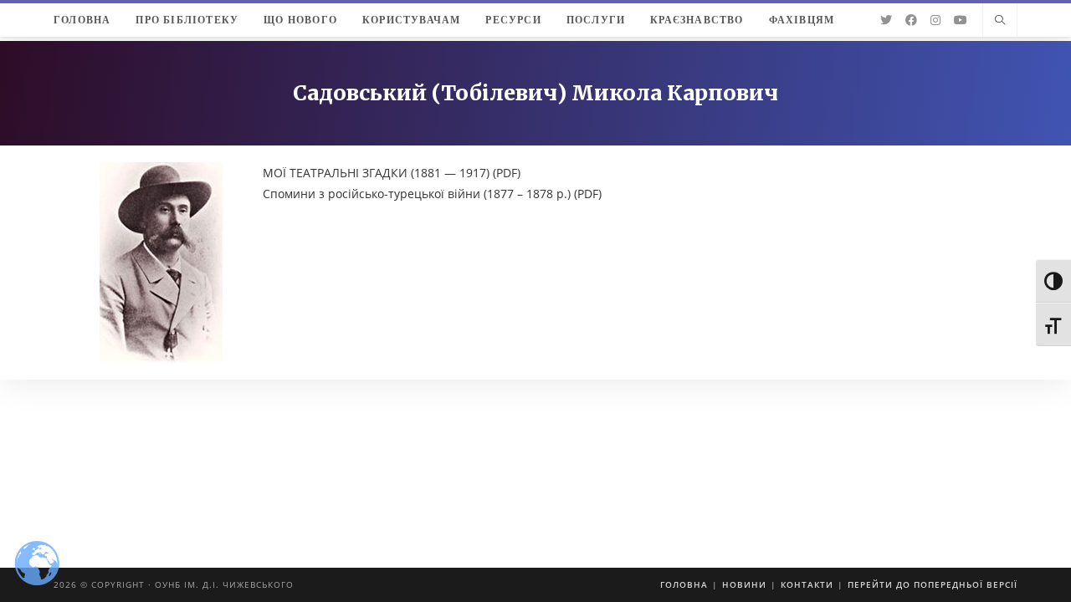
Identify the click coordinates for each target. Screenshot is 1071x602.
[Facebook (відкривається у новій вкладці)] (911, 20)
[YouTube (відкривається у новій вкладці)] (960, 20)
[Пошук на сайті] (1000, 21)
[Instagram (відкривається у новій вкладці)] (935, 20)
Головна (684, 584)
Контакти (807, 584)
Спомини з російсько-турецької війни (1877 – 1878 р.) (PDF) (432, 194)
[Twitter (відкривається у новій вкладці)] (886, 20)
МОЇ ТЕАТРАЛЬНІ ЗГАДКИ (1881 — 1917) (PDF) (391, 173)
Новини (744, 584)
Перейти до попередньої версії (932, 584)
